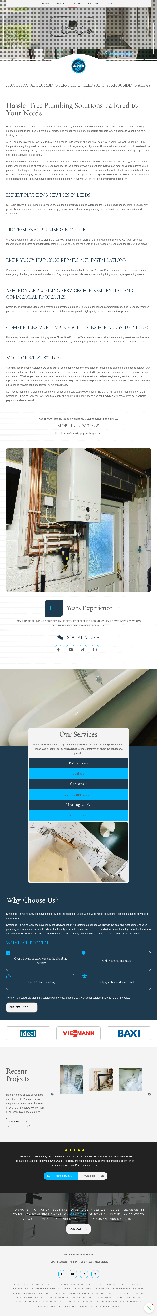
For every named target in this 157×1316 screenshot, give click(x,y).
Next (149, 1094)
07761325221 (88, 426)
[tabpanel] (75, 1163)
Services (61, 4)
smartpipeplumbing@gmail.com (84, 1261)
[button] (149, 1308)
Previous (52, 1094)
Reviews (93, 4)
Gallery (77, 4)
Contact (109, 4)
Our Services (18, 1007)
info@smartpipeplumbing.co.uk (83, 433)
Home (45, 4)
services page (69, 749)
